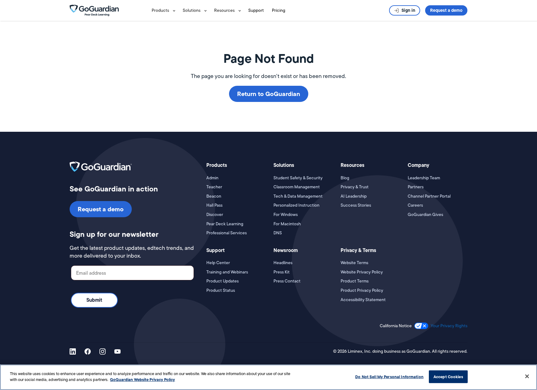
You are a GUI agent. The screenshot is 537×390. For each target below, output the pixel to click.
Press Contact (287, 281)
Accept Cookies (448, 377)
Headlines (282, 263)
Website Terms (354, 263)
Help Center (218, 263)
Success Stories (356, 205)
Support (256, 10)
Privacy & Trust (355, 187)
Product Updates (222, 281)
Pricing (278, 10)
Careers (415, 205)
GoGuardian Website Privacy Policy (142, 379)
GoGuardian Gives (425, 215)
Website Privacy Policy (362, 272)
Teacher (214, 187)
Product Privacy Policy (362, 290)
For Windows (285, 215)
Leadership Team (424, 178)
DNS (277, 233)
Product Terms (355, 281)
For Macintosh (287, 224)
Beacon (213, 196)
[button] (164, 10)
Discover (214, 215)
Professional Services (226, 233)
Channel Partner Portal (429, 196)
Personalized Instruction (296, 205)
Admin (212, 178)
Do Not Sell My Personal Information (389, 377)
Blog (345, 178)
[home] (94, 10)
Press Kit (281, 272)
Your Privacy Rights (449, 326)
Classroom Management (296, 187)
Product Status (220, 290)
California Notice (396, 326)
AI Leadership (354, 196)
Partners (416, 187)
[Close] (527, 376)
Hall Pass (214, 205)
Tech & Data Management (298, 196)
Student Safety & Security (298, 178)
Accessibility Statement (363, 300)
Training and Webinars (227, 272)
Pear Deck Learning (224, 224)
